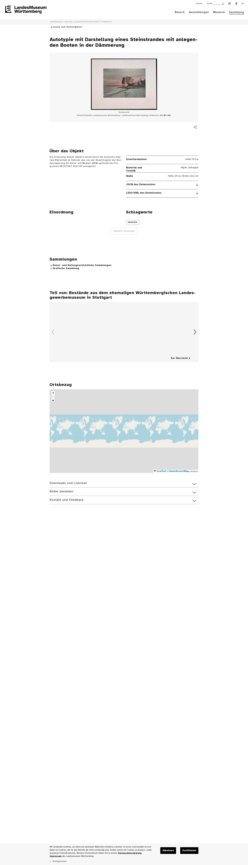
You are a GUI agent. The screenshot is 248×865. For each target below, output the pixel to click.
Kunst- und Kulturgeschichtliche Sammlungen (82, 265)
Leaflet (161, 471)
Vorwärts (194, 332)
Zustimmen (189, 850)
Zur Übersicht (179, 358)
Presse (199, 4)
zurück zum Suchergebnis (67, 27)
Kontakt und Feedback (67, 500)
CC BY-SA (165, 115)
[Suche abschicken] (223, 3)
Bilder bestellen (61, 491)
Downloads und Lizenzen (68, 483)
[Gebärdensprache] (236, 3)
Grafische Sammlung (66, 268)
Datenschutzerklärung (129, 853)
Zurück (53, 332)
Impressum (55, 856)
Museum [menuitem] (219, 12)
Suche (209, 4)
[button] (53, 393)
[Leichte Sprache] (229, 3)
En (243, 4)
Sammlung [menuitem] (236, 12)
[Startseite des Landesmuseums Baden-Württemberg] (26, 11)
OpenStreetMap (179, 471)
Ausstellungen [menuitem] (199, 12)
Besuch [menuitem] (180, 12)
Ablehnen (168, 850)
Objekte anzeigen (124, 231)
